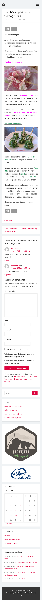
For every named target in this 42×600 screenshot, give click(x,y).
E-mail (7, 330)
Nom (7, 320)
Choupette (15, 265)
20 (16, 515)
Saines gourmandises (11, 543)
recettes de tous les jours (13, 414)
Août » (11, 524)
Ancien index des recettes (13, 406)
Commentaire (10, 291)
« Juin (6, 524)
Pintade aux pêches (29, 579)
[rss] (3, 4)
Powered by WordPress (14, 593)
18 (6, 515)
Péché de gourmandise (12, 539)
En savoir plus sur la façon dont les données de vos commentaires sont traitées (20, 379)
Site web (7, 339)
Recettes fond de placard (13, 418)
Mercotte (7, 536)
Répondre (8, 260)
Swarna (14, 248)
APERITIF (9, 220)
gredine (19, 19)
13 (15, 510)
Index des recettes (10, 410)
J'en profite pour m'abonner (17, 349)
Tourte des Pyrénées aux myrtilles (26, 562)
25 (6, 520)
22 (25, 515)
